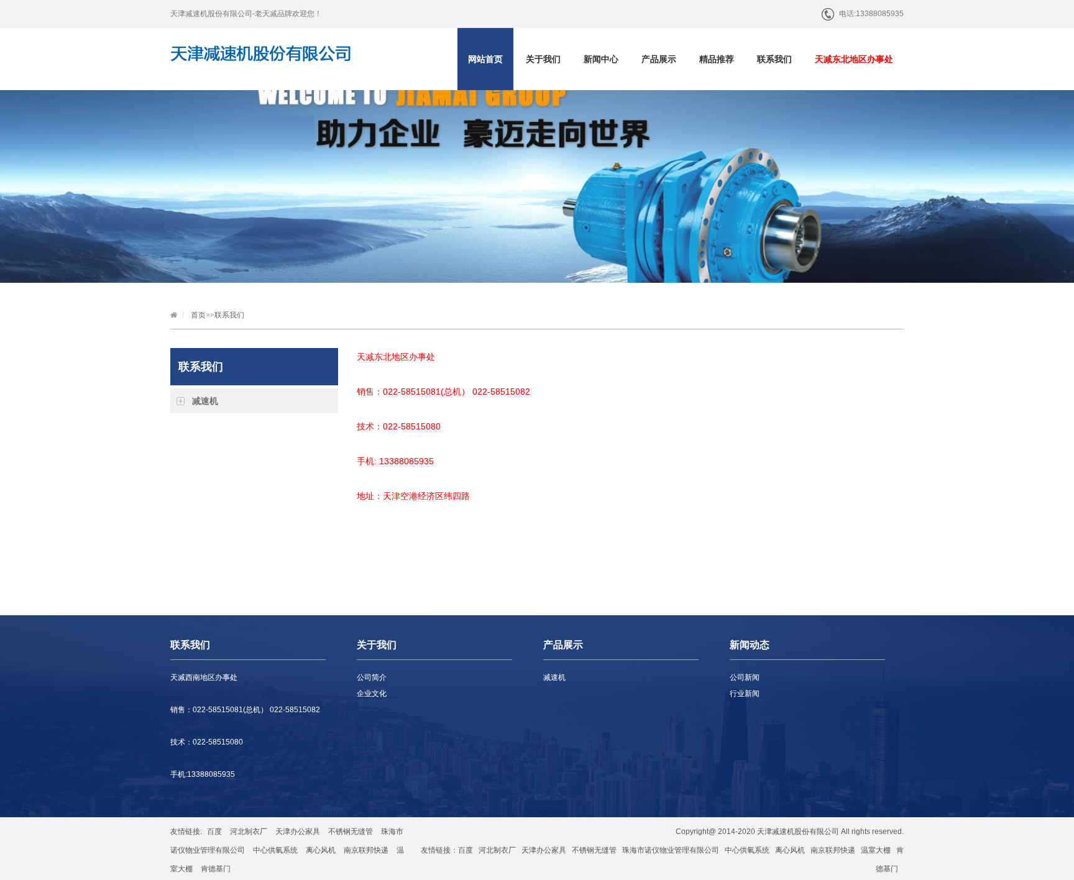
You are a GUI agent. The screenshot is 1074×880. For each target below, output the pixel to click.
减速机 (205, 401)
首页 (198, 315)
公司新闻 (745, 677)
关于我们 (543, 59)
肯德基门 (216, 868)
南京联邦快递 (366, 850)
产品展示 (658, 59)
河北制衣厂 (248, 831)
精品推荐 (716, 59)
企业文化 (372, 693)
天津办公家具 (297, 831)
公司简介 (372, 677)
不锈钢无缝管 (350, 831)
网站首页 (485, 59)
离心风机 (321, 850)
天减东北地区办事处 (854, 59)
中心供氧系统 (275, 850)
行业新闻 (745, 693)
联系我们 (774, 59)
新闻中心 (601, 59)
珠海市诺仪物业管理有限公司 (670, 850)
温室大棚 (876, 850)
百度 (214, 831)
